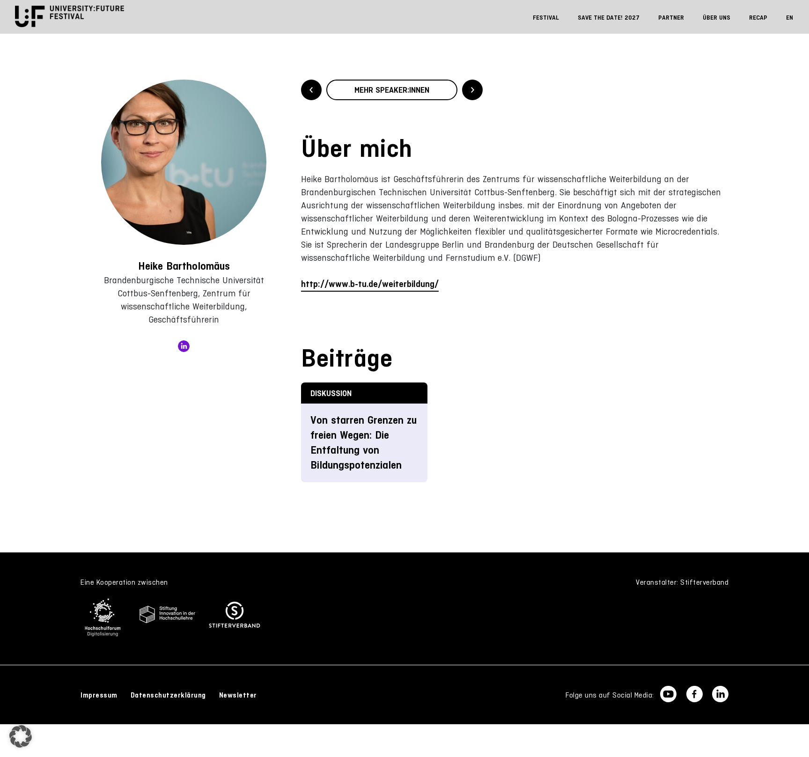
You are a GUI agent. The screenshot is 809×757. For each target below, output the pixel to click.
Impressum (99, 695)
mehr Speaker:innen (391, 90)
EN (789, 17)
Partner (671, 17)
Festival (546, 17)
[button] (20, 736)
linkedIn (184, 346)
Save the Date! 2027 (609, 17)
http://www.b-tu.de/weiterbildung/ (370, 284)
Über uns (716, 17)
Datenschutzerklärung (168, 695)
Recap (758, 17)
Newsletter (238, 695)
